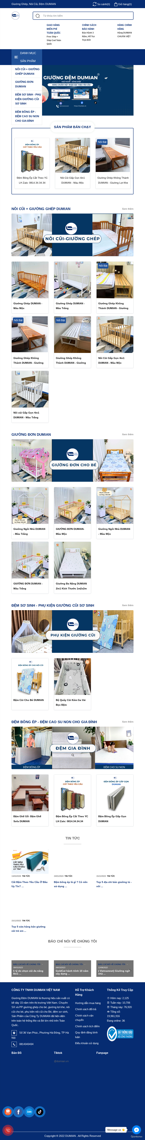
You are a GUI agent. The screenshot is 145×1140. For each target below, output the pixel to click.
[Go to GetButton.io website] (136, 1136)
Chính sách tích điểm (87, 1026)
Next (130, 970)
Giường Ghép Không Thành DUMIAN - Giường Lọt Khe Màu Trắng (71, 363)
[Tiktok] (39, 1111)
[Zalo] (29, 1111)
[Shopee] (7, 1111)
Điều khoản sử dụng (86, 1043)
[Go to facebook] (136, 1129)
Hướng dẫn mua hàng (88, 1003)
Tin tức (72, 838)
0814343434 (26, 1044)
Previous (15, 970)
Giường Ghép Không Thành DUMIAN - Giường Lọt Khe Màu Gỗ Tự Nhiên (114, 308)
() (125, 4)
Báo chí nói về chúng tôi (72, 941)
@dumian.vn (61, 1061)
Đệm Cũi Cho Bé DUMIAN (28, 700)
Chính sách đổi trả (85, 1009)
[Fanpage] (18, 1111)
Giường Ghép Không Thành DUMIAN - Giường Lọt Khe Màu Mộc (113, 182)
